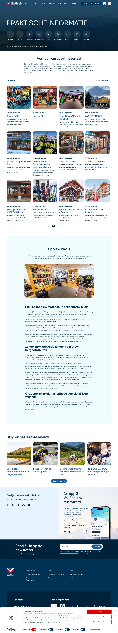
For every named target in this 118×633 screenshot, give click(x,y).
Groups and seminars (33, 574)
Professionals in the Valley (56, 574)
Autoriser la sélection (99, 617)
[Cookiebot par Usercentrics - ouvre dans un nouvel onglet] (11, 629)
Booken (96, 4)
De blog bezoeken (59, 481)
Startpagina (10, 46)
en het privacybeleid (91, 551)
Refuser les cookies (99, 622)
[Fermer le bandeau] (115, 610)
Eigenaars (51, 578)
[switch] (50, 629)
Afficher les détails (94, 629)
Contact (72, 578)
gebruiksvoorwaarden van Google (69, 553)
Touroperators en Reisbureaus (31, 579)
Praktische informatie (19, 46)
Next (62, 226)
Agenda (51, 3)
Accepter (99, 611)
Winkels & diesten (30, 46)
